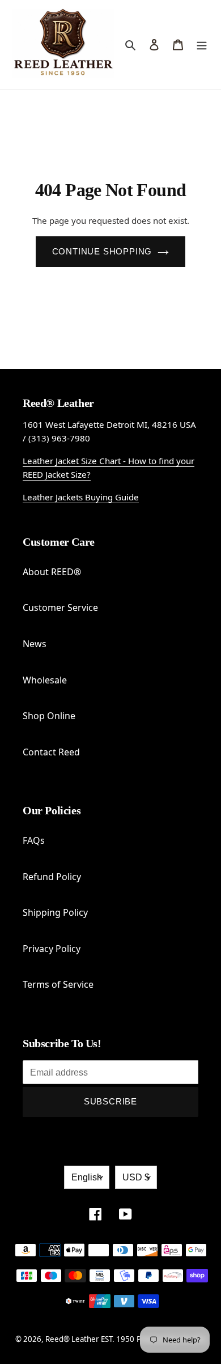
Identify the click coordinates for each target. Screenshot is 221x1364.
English (86, 1177)
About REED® (52, 572)
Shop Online (49, 715)
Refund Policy (52, 876)
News (34, 644)
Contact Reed (51, 752)
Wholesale (45, 680)
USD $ (136, 1177)
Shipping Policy (55, 912)
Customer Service (60, 607)
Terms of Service (58, 984)
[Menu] (202, 44)
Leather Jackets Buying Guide (81, 497)
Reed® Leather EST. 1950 (89, 1339)
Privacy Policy (51, 948)
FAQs (34, 840)
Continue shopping (102, 251)
